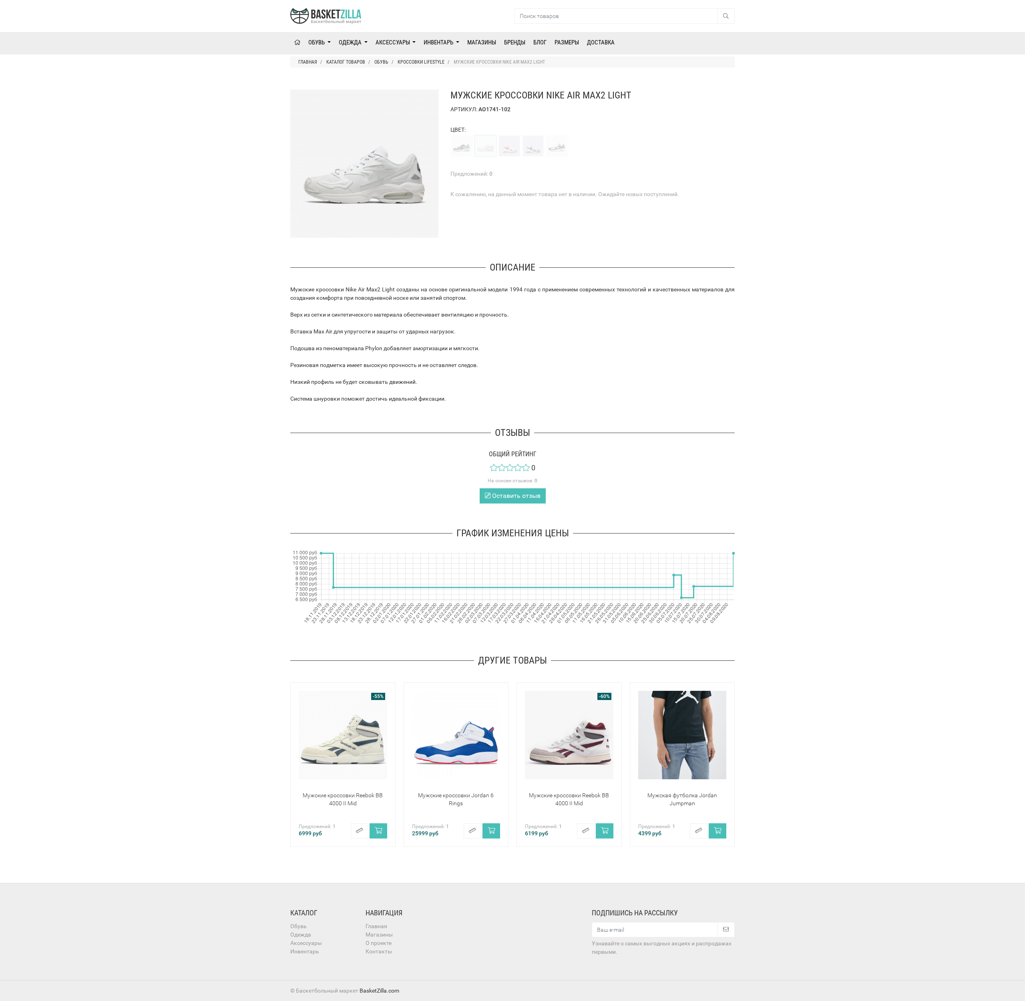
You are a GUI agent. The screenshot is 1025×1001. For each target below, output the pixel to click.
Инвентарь (439, 42)
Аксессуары (393, 42)
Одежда (351, 42)
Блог (540, 42)
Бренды (514, 42)
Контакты (379, 951)
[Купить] (378, 831)
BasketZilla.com (379, 990)
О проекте (379, 943)
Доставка (601, 42)
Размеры (567, 42)
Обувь (317, 42)
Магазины (481, 42)
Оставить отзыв (515, 495)
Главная (376, 926)
